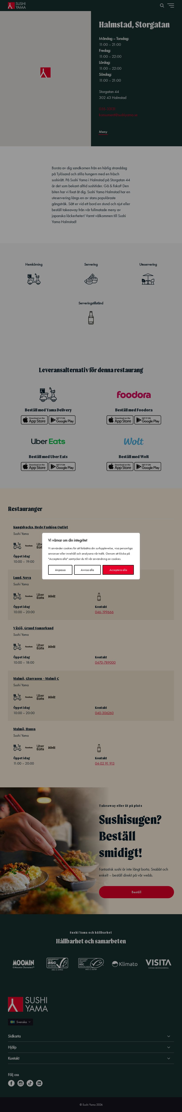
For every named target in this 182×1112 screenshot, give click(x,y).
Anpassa (60, 570)
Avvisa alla (87, 570)
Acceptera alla (118, 570)
